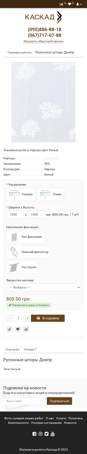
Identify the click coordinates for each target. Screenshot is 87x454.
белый (15, 369)
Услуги (61, 418)
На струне (28, 267)
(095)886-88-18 (44, 29)
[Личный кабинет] (79, 4)
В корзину (50, 318)
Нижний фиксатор (34, 251)
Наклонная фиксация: (22, 227)
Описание (12, 349)
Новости (70, 422)
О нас (50, 418)
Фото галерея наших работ (24, 418)
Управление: (17, 184)
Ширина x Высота (21, 207)
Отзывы (30, 349)
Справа (27, 194)
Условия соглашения (46, 422)
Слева (57, 194)
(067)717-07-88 (44, 35)
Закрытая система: (20, 280)
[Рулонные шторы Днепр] (43, 102)
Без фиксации (31, 236)
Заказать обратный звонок (43, 41)
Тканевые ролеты (19, 52)
